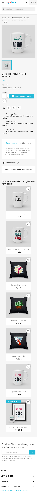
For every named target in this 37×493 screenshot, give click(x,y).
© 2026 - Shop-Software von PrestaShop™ (17, 490)
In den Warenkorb (22, 96)
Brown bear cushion (18, 321)
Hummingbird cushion (18, 285)
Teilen (9, 108)
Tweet (14, 108)
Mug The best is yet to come (18, 249)
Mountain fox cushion (18, 356)
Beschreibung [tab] (11, 143)
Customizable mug (18, 214)
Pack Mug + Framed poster (18, 427)
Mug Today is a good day (18, 392)
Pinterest (19, 108)
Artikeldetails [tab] (25, 143)
